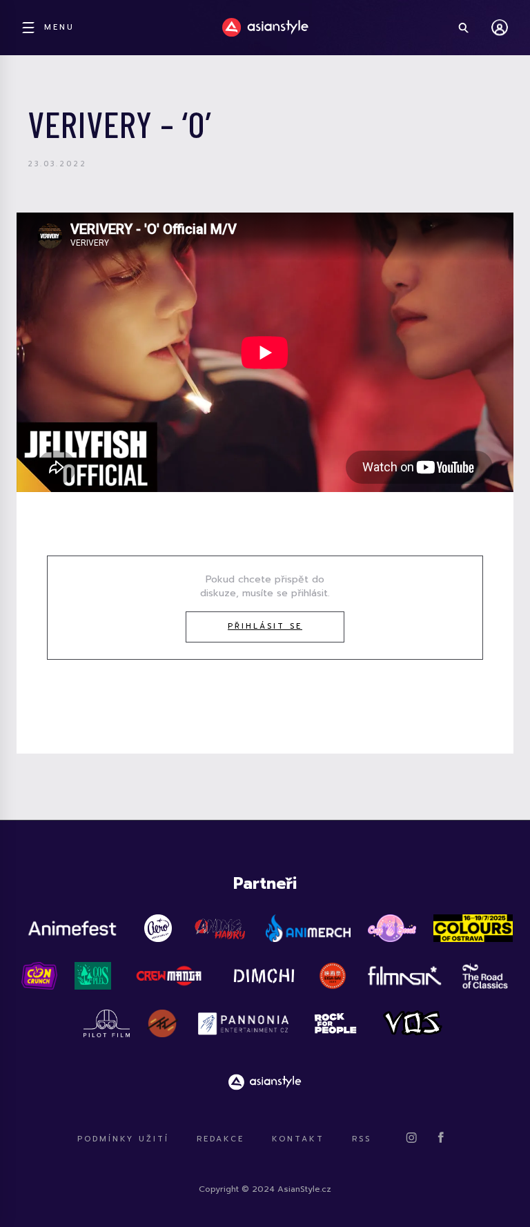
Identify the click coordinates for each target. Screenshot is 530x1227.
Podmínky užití (123, 1139)
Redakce (220, 1139)
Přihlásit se (265, 626)
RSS (361, 1139)
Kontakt (298, 1139)
